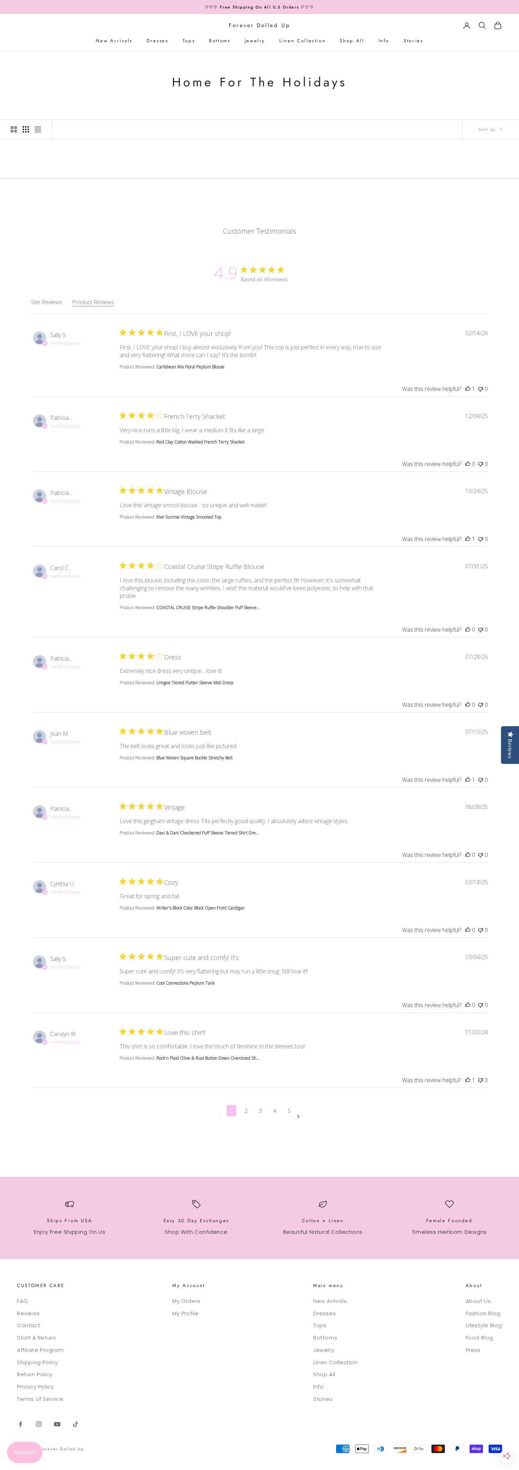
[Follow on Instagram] (38, 1424)
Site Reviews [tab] (46, 302)
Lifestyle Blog (484, 1325)
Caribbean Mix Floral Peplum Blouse (190, 367)
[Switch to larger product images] (14, 129)
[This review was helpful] (467, 389)
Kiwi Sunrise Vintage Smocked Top (188, 517)
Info (384, 40)
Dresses (157, 40)
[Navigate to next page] (299, 1116)
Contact (28, 1325)
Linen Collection (302, 40)
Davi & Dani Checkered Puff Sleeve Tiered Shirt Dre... (207, 833)
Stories (413, 40)
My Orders (186, 1301)
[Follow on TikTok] (75, 1424)
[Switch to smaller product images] (26, 129)
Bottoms (219, 40)
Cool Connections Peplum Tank (185, 983)
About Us (478, 1301)
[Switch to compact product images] (38, 129)
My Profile (185, 1313)
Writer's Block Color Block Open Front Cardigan (200, 908)
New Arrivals (114, 40)
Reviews (28, 1313)
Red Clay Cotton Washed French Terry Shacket (200, 442)
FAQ (22, 1301)
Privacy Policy (35, 1386)
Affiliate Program (40, 1350)
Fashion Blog (483, 1313)
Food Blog (479, 1337)
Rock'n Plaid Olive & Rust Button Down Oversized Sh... (208, 1058)
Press (473, 1350)
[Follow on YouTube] (57, 1424)
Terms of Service (40, 1399)
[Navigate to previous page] (221, 1116)
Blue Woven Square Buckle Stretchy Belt (194, 758)
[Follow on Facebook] (20, 1424)
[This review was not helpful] (480, 389)
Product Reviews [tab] (93, 302)
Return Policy (35, 1374)
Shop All (352, 40)
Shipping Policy (37, 1362)
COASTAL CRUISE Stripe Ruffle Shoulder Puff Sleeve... (208, 608)
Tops (189, 40)
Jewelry (255, 40)
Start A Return (36, 1337)
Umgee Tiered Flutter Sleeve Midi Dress (194, 683)
